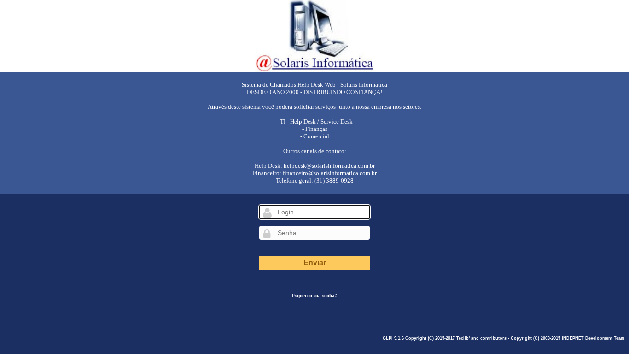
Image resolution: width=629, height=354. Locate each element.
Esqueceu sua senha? (315, 295)
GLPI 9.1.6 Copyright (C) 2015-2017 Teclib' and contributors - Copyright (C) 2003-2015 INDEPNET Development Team (503, 338)
